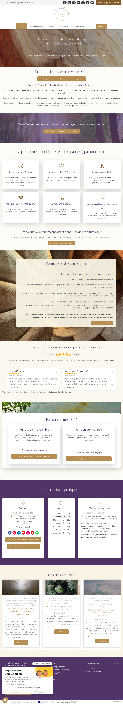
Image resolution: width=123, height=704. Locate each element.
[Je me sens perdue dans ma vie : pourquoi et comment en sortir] (20, 587)
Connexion (116, 701)
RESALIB (73, 702)
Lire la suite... (14, 387)
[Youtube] (78, 2)
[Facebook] (65, 2)
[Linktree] (92, 2)
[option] (33, 379)
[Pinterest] (87, 2)
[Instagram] (83, 2)
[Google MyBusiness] (69, 2)
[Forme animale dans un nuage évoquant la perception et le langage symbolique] (102, 587)
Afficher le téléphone (25, 527)
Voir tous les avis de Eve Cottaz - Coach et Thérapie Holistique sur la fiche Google (36, 392)
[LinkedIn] (74, 2)
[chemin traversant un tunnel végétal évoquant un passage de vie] (61, 587)
